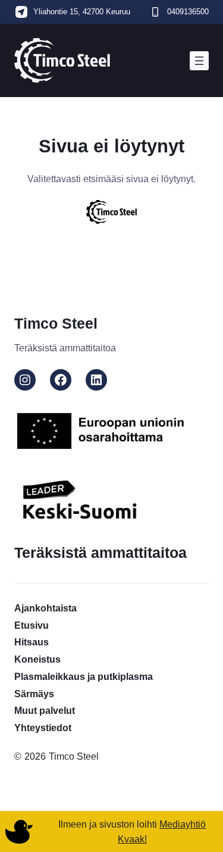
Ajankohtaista (45, 608)
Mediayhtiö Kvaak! (162, 831)
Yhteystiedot (42, 727)
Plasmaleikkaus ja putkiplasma (83, 676)
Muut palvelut (44, 710)
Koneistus (37, 659)
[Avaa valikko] (199, 60)
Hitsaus (31, 641)
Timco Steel (56, 324)
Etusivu (31, 625)
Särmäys (34, 693)
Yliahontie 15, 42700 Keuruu (81, 11)
